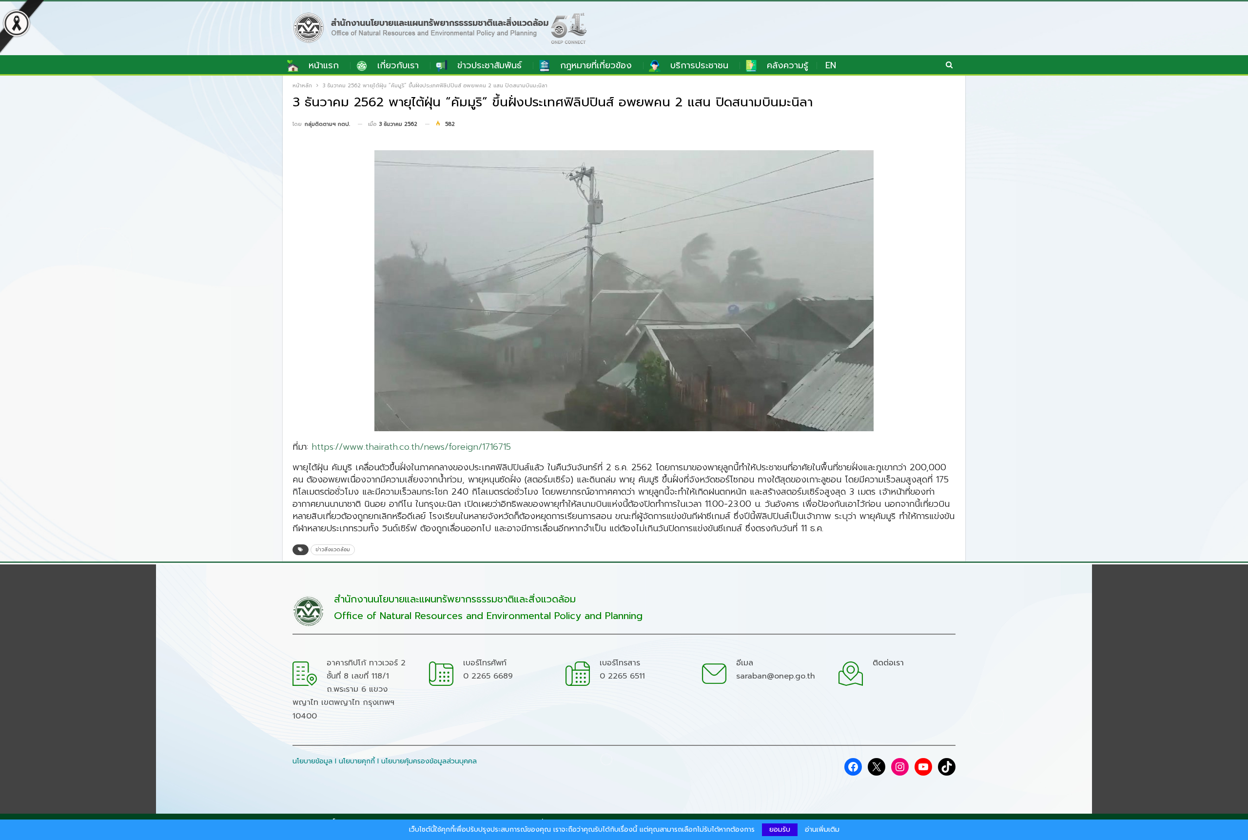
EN (830, 65)
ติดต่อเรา (888, 663)
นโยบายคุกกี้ (357, 761)
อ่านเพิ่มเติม (822, 829)
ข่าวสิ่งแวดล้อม (332, 549)
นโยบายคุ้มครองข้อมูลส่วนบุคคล (429, 761)
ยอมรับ (779, 829)
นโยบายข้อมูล (312, 761)
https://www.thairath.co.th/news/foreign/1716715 (411, 447)
